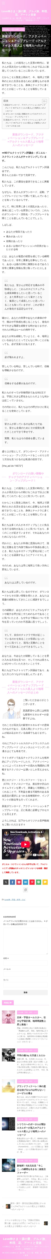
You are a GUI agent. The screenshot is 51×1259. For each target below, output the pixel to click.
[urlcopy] (25, 889)
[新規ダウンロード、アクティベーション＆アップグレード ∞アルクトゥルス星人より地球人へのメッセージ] (25, 882)
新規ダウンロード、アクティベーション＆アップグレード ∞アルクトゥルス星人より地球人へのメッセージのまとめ (25, 123)
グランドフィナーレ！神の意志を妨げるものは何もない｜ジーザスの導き (31, 1090)
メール (6, 969)
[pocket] (19, 882)
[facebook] (12, 882)
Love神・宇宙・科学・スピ (14, 900)
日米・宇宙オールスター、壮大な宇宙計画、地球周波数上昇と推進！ (31, 1021)
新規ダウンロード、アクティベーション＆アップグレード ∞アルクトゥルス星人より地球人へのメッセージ (25, 108)
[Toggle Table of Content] (43, 101)
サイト (6, 980)
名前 (6, 958)
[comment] (45, 882)
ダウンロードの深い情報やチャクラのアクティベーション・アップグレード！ (25, 115)
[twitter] (5, 882)
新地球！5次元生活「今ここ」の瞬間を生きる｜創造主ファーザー (31, 1169)
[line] (38, 882)
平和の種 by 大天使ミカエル (31, 1055)
